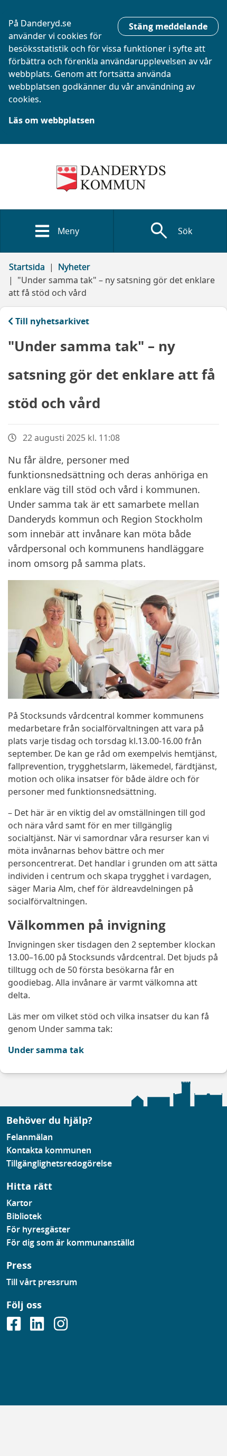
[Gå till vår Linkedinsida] (38, 1327)
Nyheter (74, 267)
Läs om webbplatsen (51, 120)
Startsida (27, 267)
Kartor (19, 1203)
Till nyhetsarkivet (52, 321)
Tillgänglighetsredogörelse (59, 1163)
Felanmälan (29, 1137)
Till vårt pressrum (41, 1282)
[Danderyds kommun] (113, 178)
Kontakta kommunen (48, 1150)
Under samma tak (46, 1050)
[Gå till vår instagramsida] (60, 1327)
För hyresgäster (38, 1229)
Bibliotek (24, 1216)
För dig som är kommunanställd (70, 1242)
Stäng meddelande (168, 26)
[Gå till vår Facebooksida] (14, 1327)
